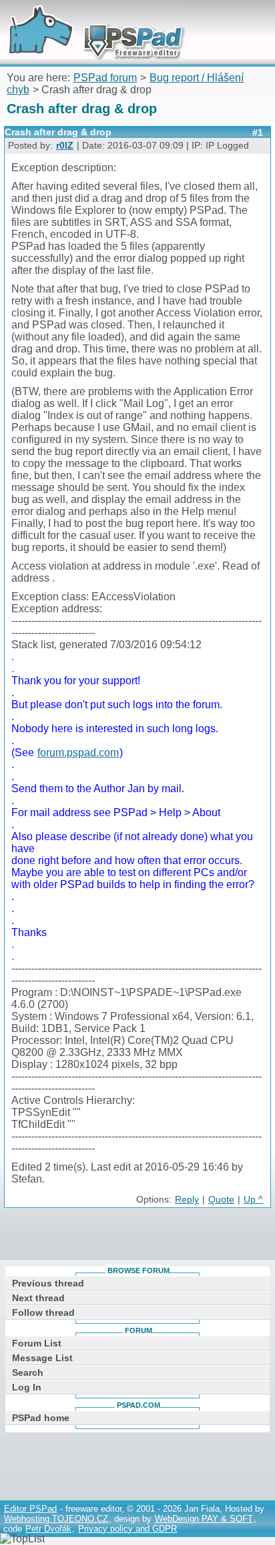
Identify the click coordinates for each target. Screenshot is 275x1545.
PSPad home (40, 1417)
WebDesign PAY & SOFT (204, 1519)
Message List (42, 1357)
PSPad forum (105, 77)
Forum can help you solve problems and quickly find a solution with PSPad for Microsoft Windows (91, 18)
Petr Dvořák (48, 1529)
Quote (221, 1200)
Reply (187, 1200)
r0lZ (64, 146)
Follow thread (43, 1312)
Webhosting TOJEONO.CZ (56, 1519)
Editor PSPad (30, 1509)
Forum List (36, 1343)
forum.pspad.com (78, 752)
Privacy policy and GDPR (127, 1529)
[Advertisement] (139, 1236)
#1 (257, 132)
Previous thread (48, 1283)
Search (27, 1372)
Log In (26, 1387)
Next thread (38, 1297)
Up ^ (253, 1200)
